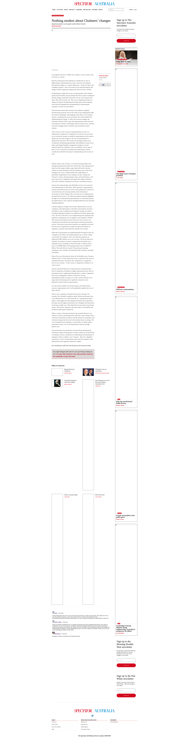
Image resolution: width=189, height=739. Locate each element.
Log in (135, 9)
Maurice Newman (68, 384)
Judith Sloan (97, 386)
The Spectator (94, 710)
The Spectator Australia (122, 63)
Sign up (126, 40)
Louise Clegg (119, 177)
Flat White (119, 513)
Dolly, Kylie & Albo (123, 62)
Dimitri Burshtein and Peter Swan (102, 373)
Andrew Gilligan (120, 633)
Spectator (94, 3)
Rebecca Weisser (120, 291)
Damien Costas (120, 519)
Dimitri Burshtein (56, 26)
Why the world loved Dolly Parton (124, 402)
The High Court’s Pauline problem (126, 175)
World (119, 399)
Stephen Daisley (120, 405)
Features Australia (57, 15)
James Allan (67, 497)
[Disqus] (81, 629)
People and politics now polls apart (125, 516)
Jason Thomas (98, 497)
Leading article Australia (122, 59)
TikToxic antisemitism (125, 289)
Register (131, 9)
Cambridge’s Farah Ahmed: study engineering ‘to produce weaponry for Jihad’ (125, 628)
